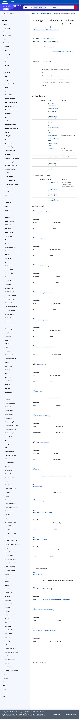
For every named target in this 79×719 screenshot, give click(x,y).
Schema (7, 585)
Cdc (6, 139)
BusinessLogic (7, 32)
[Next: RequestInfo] (58, 23)
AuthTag (7, 132)
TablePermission (9, 611)
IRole (6, 440)
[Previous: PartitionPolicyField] (55, 23)
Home (5, 1)
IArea (6, 240)
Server (6, 80)
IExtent (6, 340)
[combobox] (51, 7)
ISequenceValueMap (10, 477)
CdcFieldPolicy (9, 147)
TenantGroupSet (9, 633)
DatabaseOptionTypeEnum (12, 184)
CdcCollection (8, 143)
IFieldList (7, 351)
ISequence (7, 466)
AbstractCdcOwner (10, 95)
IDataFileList (8, 325)
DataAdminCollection (10, 169)
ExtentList (7, 214)
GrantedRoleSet (9, 232)
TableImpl (7, 607)
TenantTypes (8, 641)
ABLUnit (5, 24)
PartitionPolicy (9, 555)
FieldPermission (9, 221)
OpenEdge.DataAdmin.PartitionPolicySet (63, 51)
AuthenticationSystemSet (11, 128)
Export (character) (52, 135)
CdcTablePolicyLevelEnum (12, 158)
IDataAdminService (10, 310)
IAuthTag (7, 254)
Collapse (12, 13)
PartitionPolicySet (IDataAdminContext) (43, 610)
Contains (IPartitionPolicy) (45, 293)
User (6, 644)
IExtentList (7, 344)
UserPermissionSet (10, 659)
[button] (43, 7)
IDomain (7, 332)
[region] (39, 714)
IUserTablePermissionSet (12, 544)
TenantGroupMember (10, 630)
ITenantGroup (8, 500)
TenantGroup (8, 626)
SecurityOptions (9, 592)
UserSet (7, 663)
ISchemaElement (9, 451)
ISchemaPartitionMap (10, 455)
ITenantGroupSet (9, 511)
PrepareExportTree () (53, 160)
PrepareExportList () (53, 157)
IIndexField (8, 377)
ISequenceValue (9, 474)
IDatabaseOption (9, 314)
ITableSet (7, 492)
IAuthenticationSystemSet (12, 251)
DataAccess (8, 54)
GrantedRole (8, 228)
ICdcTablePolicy (9, 288)
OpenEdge (4, 20)
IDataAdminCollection (10, 295)
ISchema (7, 448)
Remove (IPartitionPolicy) (45, 512)
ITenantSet (7, 514)
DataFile (7, 188)
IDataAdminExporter (10, 303)
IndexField (7, 388)
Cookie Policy (20, 715)
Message (7, 72)
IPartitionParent (9, 414)
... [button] (53, 13)
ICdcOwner (8, 280)
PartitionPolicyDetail (10, 559)
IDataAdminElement (10, 299)
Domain (7, 199)
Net (4, 685)
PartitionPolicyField (10, 566)
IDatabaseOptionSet (10, 318)
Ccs (3, 17)
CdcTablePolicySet (10, 162)
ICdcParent (8, 284)
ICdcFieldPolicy (9, 269)
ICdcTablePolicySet (10, 292)
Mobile (5, 682)
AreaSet (7, 121)
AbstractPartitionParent (11, 106)
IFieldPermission (9, 355)
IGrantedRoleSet (9, 370)
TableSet (7, 618)
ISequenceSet (8, 470)
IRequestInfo (8, 436)
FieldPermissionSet (10, 225)
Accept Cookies (56, 714)
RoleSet (7, 581)
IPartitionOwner (9, 410)
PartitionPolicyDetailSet (11, 563)
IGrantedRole (8, 366)
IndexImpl (7, 396)
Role (6, 578)
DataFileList (8, 191)
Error (6, 61)
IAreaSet (7, 243)
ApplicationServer (8, 28)
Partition (7, 548)
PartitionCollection (10, 552)
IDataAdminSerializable (11, 306)
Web (4, 696)
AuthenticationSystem (10, 124)
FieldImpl (7, 217)
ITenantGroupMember (10, 503)
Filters (26, 7)
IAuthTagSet (8, 258)
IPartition (7, 399)
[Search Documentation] (75, 7)
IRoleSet (7, 444)
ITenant (7, 496)
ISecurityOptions (9, 462)
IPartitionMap (8, 407)
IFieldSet (7, 362)
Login (12, 1)
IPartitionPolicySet (10, 433)
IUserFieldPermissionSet (11, 526)
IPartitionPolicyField (10, 429)
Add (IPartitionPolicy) (44, 212)
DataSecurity (8, 195)
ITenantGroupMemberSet (11, 507)
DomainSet (8, 202)
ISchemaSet (8, 459)
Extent (6, 210)
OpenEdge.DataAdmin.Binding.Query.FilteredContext (56, 599)
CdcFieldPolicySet (10, 150)
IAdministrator (8, 236)
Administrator (8, 113)
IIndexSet (7, 384)
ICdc (6, 262)
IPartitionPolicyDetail (10, 422)
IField (6, 347)
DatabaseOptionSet (10, 180)
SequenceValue (9, 604)
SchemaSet (8, 589)
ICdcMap (7, 277)
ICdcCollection (8, 266)
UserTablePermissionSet (11, 670)
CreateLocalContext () (53, 127)
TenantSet (7, 637)
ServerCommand (9, 84)
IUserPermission (9, 529)
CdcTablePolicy (9, 154)
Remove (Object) (42, 539)
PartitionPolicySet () (53, 182)
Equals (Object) (42, 364)
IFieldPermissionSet (10, 358)
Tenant (6, 622)
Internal (7, 65)
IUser (6, 518)
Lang (6, 69)
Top (34, 210)
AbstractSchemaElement (11, 110)
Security (5, 693)
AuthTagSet (8, 136)
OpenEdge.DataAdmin (49, 38)
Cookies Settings (71, 714)
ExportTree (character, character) (41, 415)
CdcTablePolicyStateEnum (12, 165)
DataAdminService (10, 173)
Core (4, 39)
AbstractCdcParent (10, 98)
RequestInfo (8, 574)
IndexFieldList (8, 392)
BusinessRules (7, 35)
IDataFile (7, 321)
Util (5, 91)
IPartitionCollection (10, 403)
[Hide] (27, 13)
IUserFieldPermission (11, 522)
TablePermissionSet (10, 615)
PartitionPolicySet (10, 570)
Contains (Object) (43, 320)
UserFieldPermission (10, 648)
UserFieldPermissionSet (11, 652)
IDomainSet (8, 336)
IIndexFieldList (9, 381)
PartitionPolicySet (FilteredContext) (42, 589)
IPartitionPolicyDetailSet (11, 425)
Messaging (6, 678)
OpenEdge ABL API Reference (43, 13)
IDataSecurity (8, 329)
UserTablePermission (10, 667)
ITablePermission (9, 485)
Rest (6, 76)
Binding (7, 46)
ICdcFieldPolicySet (10, 273)
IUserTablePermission (11, 540)
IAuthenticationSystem (11, 247)
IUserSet (7, 537)
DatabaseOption (9, 176)
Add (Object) (55, 108)
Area (6, 117)
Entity (6, 206)
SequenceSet (8, 600)
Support (7, 87)
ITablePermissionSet (10, 488)
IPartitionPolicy (9, 418)
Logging (5, 674)
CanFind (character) (43, 266)
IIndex (6, 373)
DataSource (8, 58)
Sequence (7, 596)
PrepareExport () (52, 148)
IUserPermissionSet (10, 533)
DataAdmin (6, 43)
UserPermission (9, 656)
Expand (4, 13)
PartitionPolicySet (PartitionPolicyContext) (44, 630)
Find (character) (44, 443)
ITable (6, 481)
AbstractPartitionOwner (11, 102)
